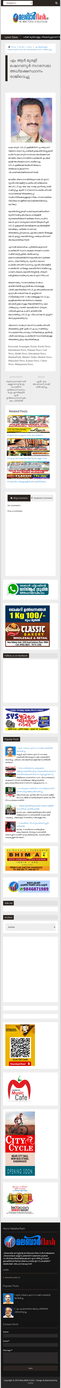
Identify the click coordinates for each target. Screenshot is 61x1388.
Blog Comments (20, 498)
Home (13, 47)
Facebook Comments (42, 498)
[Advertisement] (30, 969)
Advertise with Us (12, 1277)
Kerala (21, 47)
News (29, 47)
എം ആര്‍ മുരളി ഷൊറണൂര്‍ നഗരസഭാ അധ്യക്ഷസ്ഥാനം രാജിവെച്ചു (30, 48)
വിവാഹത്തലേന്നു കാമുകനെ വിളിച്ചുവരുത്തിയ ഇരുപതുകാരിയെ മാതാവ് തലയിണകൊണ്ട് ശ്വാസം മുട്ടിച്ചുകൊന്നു (35, 771)
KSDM (30, 1383)
